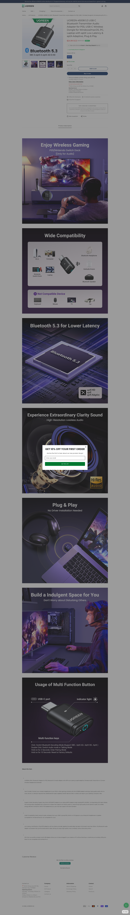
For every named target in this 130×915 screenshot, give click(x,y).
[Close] (86, 447)
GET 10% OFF (65, 464)
